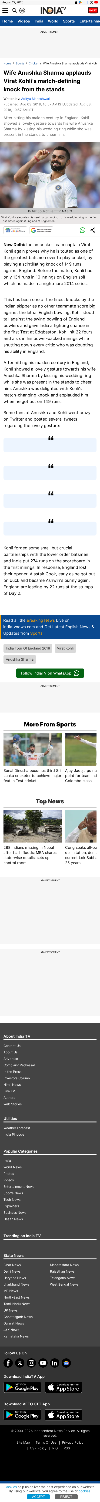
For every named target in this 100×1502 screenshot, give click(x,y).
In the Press (12, 1072)
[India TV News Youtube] (96, 2)
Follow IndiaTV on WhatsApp (46, 673)
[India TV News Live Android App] (22, 1387)
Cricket (33, 63)
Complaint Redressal (19, 1065)
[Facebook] (8, 1363)
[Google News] (15, 230)
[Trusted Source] (41, 230)
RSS (67, 1448)
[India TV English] (53, 10)
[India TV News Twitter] (91, 2)
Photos (8, 1174)
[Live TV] (93, 10)
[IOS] (76, 2)
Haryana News (14, 1278)
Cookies (11, 1487)
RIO (55, 1448)
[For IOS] (63, 1414)
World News (12, 1167)
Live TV (9, 1091)
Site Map (23, 1442)
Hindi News (12, 1085)
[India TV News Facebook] (87, 2)
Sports (69, 21)
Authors (9, 1098)
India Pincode (13, 1134)
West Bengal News (64, 1284)
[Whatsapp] (82, 230)
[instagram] (31, 1363)
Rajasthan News (62, 1271)
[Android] (80, 2)
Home (7, 21)
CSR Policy (38, 1448)
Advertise (10, 1059)
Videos (23, 21)
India (39, 21)
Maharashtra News (64, 1265)
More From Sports (50, 724)
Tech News (11, 1199)
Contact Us (11, 1046)
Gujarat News (13, 1323)
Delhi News (11, 1271)
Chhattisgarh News (18, 1317)
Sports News (13, 1193)
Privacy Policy (72, 1442)
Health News (13, 1219)
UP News (10, 1310)
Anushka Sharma (19, 659)
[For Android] (22, 1414)
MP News (10, 1291)
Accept (38, 1497)
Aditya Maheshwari (35, 99)
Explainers (11, 1206)
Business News (14, 1212)
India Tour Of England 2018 (28, 648)
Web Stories (12, 1104)
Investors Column (16, 1078)
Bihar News (12, 1265)
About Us (10, 1052)
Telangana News (62, 1278)
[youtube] (43, 1363)
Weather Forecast (16, 1128)
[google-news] (66, 1363)
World (53, 21)
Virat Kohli (65, 648)
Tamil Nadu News (16, 1304)
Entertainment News (18, 1186)
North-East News (16, 1297)
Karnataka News (16, 1336)
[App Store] (63, 1387)
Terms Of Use (46, 1442)
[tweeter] (19, 1363)
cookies (84, 1491)
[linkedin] (54, 1363)
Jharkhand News (16, 1284)
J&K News (11, 1330)
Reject (66, 1497)
